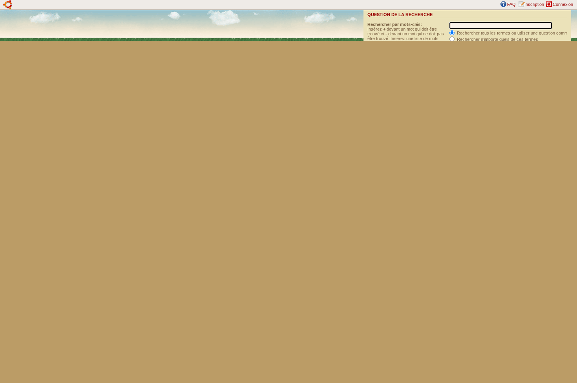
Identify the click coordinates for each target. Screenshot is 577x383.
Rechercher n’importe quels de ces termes (497, 39)
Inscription (534, 4)
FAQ (511, 4)
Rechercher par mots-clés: (394, 24)
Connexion (563, 4)
